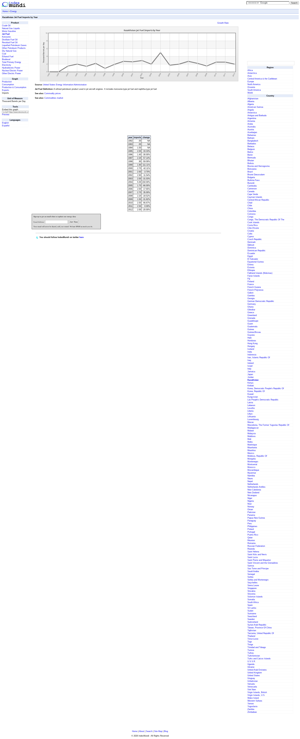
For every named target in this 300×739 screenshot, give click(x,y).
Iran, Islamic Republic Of (259, 357)
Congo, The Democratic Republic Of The (266, 219)
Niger (250, 498)
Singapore (252, 588)
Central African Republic (258, 200)
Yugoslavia (252, 706)
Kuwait (251, 394)
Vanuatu (251, 684)
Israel (250, 366)
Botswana (252, 169)
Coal (4, 54)
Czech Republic (255, 239)
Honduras (252, 340)
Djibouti (251, 245)
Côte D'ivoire (253, 228)
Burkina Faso (254, 180)
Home (5, 11)
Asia (250, 76)
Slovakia (251, 591)
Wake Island (253, 698)
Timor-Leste (253, 639)
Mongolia (252, 459)
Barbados (252, 143)
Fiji (249, 278)
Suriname (252, 613)
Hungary (251, 346)
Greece (251, 312)
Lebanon (251, 405)
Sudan (250, 611)
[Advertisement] (223, 111)
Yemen (251, 703)
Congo (250, 217)
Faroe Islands (254, 276)
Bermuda (252, 157)
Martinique (252, 445)
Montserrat (252, 464)
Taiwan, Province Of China (260, 627)
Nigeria (251, 501)
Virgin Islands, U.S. (256, 695)
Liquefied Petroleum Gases (14, 45)
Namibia (251, 475)
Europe (251, 81)
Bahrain (251, 138)
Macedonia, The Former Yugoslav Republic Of (268, 425)
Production (7, 82)
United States (254, 675)
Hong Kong (253, 343)
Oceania (251, 87)
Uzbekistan (253, 681)
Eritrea (250, 264)
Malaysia (252, 433)
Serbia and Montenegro (258, 580)
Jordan (251, 377)
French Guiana (254, 287)
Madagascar (253, 428)
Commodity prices (52, 93)
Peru (250, 523)
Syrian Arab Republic (257, 625)
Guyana (251, 335)
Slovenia (251, 594)
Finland (251, 281)
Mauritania (252, 447)
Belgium (251, 149)
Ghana (250, 307)
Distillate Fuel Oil (10, 39)
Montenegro (253, 461)
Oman (250, 509)
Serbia (250, 577)
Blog (166, 731)
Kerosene (6, 37)
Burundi (251, 183)
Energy (13, 11)
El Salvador (253, 259)
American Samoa (255, 107)
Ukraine (251, 667)
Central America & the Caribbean (262, 79)
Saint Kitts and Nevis (257, 554)
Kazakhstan (253, 380)
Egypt (250, 256)
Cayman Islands (255, 197)
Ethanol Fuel (7, 56)
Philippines (252, 526)
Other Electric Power (11, 73)
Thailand (251, 636)
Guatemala (252, 326)
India (250, 352)
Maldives (252, 436)
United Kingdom (255, 672)
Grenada (251, 318)
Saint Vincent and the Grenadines (263, 563)
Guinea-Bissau (254, 332)
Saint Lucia (253, 557)
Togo (250, 642)
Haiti (250, 338)
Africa (250, 70)
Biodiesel (6, 59)
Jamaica (251, 371)
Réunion (251, 540)
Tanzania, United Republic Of (261, 633)
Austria (251, 129)
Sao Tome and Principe (258, 568)
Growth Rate (223, 23)
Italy (249, 369)
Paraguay (252, 521)
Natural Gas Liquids (11, 28)
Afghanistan (253, 98)
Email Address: (38, 222)
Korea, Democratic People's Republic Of (266, 388)
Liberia (250, 411)
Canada (251, 191)
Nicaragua (252, 495)
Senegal (251, 574)
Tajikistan (252, 630)
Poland (251, 529)
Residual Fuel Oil (10, 42)
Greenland (252, 315)
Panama (251, 515)
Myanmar (252, 473)
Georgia (251, 298)
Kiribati (251, 385)
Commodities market (53, 98)
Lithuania (252, 416)
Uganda (251, 664)
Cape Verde (253, 194)
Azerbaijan (252, 132)
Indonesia (252, 354)
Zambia (251, 709)
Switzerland (253, 622)
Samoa (251, 566)
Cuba (250, 233)
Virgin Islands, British (257, 692)
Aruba (250, 124)
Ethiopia (251, 270)
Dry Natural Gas (9, 51)
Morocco (251, 467)
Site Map (158, 731)
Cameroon (252, 188)
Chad (250, 203)
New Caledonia (254, 490)
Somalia (251, 599)
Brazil (250, 172)
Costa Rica (253, 225)
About (141, 731)
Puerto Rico (253, 535)
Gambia (251, 295)
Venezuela (252, 687)
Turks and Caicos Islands (259, 658)
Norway (251, 506)
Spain (250, 605)
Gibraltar (251, 309)
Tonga (250, 644)
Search (149, 731)
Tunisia (251, 650)
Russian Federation (256, 546)
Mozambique (253, 470)
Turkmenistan (254, 656)
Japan (250, 374)
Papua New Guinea (256, 518)
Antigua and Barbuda (257, 115)
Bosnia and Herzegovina (259, 166)
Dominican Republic (256, 250)
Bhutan (251, 160)
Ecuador (251, 253)
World (250, 93)
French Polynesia (255, 290)
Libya (250, 414)
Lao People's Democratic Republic (263, 400)
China (250, 208)
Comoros (252, 214)
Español (5, 125)
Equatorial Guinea (256, 262)
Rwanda (251, 549)
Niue (250, 504)
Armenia (251, 121)
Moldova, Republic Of (257, 456)
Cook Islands (253, 222)
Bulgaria (251, 177)
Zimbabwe (252, 712)
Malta (250, 442)
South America (254, 90)
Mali (249, 439)
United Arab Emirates (257, 670)
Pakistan (251, 512)
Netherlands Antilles (256, 487)
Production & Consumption (14, 87)
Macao (251, 422)
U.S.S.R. (252, 661)
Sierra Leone (253, 585)
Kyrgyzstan (253, 397)
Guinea (251, 329)
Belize (250, 152)
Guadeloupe (253, 321)
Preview (5, 114)
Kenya (250, 383)
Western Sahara (255, 701)
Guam (250, 324)
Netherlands (253, 484)
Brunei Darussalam (256, 174)
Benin (250, 155)
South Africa (253, 602)
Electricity (6, 65)
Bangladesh (253, 141)
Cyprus (251, 236)
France (251, 284)
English (5, 123)
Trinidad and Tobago (257, 647)
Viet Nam (252, 689)
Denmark (252, 242)
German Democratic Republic (261, 301)
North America (254, 84)
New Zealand (253, 492)
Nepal (250, 481)
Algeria (251, 104)
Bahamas (252, 135)
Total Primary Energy (11, 62)
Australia (251, 127)
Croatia (251, 231)
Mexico (251, 453)
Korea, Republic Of (256, 391)
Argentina (252, 118)
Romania (251, 543)
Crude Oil (6, 25)
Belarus (251, 146)
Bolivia (251, 163)
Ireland (251, 363)
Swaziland (252, 616)
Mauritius (252, 450)
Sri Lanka (252, 608)
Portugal (251, 532)
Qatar (250, 537)
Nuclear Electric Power (12, 70)
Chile (250, 205)
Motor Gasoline (9, 31)
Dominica (252, 248)
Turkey (251, 653)
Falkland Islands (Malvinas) (260, 273)
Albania (251, 101)
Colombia (252, 211)
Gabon (250, 293)
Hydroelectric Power (11, 68)
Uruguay (251, 678)
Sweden (251, 619)
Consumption (8, 84)
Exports (5, 90)
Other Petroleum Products (14, 48)
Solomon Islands (255, 596)
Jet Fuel (6, 34)
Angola (251, 110)
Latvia (250, 402)
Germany (252, 304)
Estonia (251, 267)
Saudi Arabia (253, 571)
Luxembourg (253, 419)
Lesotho (251, 408)
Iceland (251, 349)
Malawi (251, 430)
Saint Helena (253, 551)
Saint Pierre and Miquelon (259, 560)
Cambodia (252, 186)
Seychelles (253, 582)
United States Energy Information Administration (65, 84)
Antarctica (252, 73)
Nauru (250, 478)
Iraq (249, 360)
